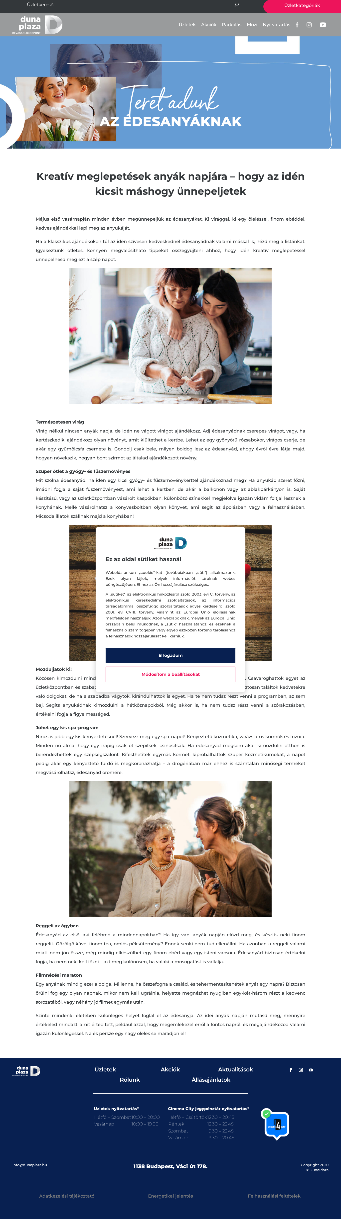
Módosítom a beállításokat (171, 674)
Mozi (252, 24)
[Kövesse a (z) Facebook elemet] (291, 1070)
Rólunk (130, 1079)
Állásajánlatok (211, 1079)
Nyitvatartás (276, 24)
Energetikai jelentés (170, 1196)
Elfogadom (171, 655)
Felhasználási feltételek (274, 1196)
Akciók (208, 24)
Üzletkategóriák (302, 5)
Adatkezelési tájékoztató (66, 1196)
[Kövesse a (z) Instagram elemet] (301, 1070)
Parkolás (231, 24)
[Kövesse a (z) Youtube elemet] (311, 1070)
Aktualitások (235, 1069)
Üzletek (187, 24)
